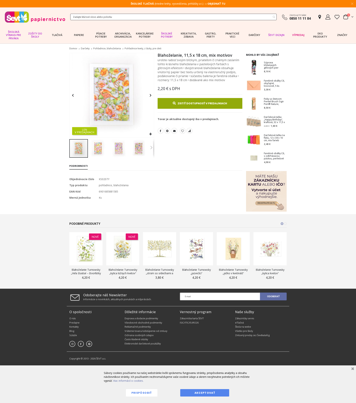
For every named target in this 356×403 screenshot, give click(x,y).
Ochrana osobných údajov (139, 335)
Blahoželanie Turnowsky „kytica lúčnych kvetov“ (122, 271)
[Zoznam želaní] (337, 16)
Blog (71, 331)
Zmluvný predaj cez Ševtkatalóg (252, 335)
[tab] (78, 166)
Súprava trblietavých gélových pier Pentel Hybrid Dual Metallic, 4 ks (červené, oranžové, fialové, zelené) (274, 65)
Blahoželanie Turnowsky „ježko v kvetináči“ (233, 271)
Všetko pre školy (244, 331)
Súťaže (73, 335)
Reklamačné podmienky (138, 326)
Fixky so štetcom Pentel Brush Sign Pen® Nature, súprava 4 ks (274, 101)
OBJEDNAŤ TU (216, 3)
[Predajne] (319, 17)
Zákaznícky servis (244, 318)
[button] (150, 134)
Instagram (72, 344)
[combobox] (173, 17)
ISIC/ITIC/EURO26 (189, 322)
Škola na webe (243, 326)
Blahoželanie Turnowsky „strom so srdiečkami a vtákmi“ (159, 271)
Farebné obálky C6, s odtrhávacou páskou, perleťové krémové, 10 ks (274, 156)
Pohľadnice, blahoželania (107, 48)
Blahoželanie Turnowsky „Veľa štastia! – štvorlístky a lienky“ (86, 271)
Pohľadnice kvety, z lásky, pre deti (143, 48)
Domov (73, 48)
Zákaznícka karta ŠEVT (192, 318)
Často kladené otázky (136, 339)
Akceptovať (205, 393)
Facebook (161, 131)
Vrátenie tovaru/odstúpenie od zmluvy (146, 331)
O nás (72, 318)
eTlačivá (239, 322)
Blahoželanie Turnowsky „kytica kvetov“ (270, 271)
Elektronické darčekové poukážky (143, 343)
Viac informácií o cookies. (128, 380)
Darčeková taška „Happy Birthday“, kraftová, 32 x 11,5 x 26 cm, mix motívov (274, 120)
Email (174, 131)
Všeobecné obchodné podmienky (143, 322)
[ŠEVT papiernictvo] (35, 17)
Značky (342, 35)
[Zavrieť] (352, 369)
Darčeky (85, 48)
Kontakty (74, 326)
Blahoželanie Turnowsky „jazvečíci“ (196, 271)
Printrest (167, 131)
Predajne (74, 322)
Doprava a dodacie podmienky (141, 318)
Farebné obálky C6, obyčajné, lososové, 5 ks (274, 83)
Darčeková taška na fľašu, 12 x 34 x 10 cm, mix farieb (274, 138)
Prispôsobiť (141, 393)
